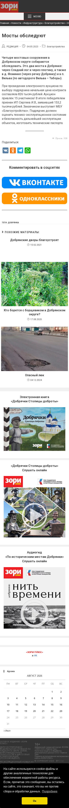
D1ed (61, 761)
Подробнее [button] (49, 791)
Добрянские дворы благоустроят (34, 240)
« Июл (7, 730)
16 (61, 704)
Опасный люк (34, 375)
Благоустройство (55, 23)
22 (52, 711)
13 (34, 704)
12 (25, 704)
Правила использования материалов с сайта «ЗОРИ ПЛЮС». (52, 757)
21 (43, 711)
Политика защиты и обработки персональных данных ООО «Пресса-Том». (51, 753)
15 (52, 704)
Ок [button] (34, 800)
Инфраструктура (33, 23)
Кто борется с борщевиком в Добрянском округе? (34, 312)
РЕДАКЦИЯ (12, 46)
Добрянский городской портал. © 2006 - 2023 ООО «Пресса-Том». (51, 748)
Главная (4, 23)
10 (8, 704)
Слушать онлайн (34, 556)
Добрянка (13, 222)
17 (8, 711)
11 (17, 704)
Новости (16, 23)
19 (25, 711)
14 (43, 704)
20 (34, 711)
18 (17, 711)
